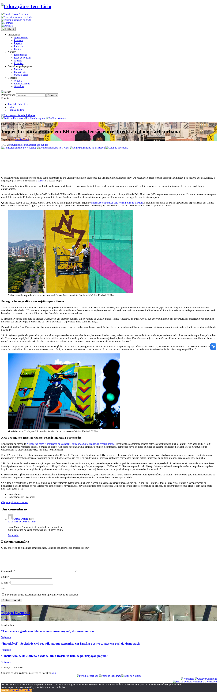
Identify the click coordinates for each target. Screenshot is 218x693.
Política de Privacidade (20, 690)
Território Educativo (18, 104)
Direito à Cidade (16, 110)
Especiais (18, 63)
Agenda (18, 60)
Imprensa (18, 46)
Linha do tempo (22, 83)
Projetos (18, 43)
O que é (18, 80)
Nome (5, 576)
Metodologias (21, 75)
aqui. (54, 673)
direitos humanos (24, 144)
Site (3, 588)
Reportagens (20, 54)
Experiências (20, 72)
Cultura (11, 107)
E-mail (5, 582)
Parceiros (18, 40)
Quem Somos (21, 37)
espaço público (40, 144)
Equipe (17, 49)
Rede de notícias (22, 57)
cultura (12, 144)
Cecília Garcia (22, 139)
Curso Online (20, 518)
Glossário (19, 86)
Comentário (8, 571)
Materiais (18, 69)
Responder (13, 535)
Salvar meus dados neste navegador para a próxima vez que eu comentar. (41, 594)
